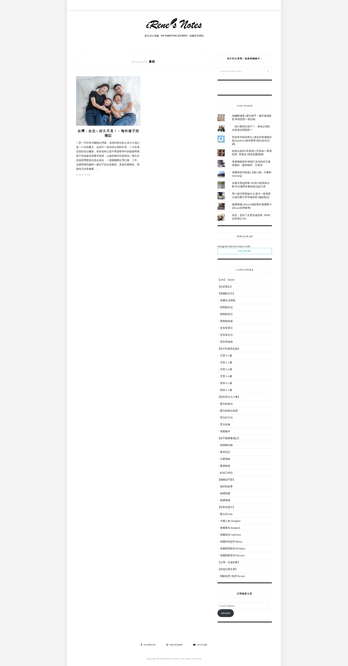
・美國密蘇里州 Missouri (231, 555)
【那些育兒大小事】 (229, 396)
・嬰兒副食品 (225, 403)
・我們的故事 (225, 486)
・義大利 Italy (225, 514)
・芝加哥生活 (225, 334)
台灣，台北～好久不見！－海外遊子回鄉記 (108, 133)
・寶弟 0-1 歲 (225, 383)
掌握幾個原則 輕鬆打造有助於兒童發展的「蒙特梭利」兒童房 (251, 163)
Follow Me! (244, 251)
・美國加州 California (229, 534)
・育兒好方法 (225, 417)
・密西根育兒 (225, 314)
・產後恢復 (224, 465)
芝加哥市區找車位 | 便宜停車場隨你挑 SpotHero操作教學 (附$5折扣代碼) (252, 140)
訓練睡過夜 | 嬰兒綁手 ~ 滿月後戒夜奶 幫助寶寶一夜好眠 (252, 117)
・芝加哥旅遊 (225, 341)
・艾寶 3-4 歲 (225, 376)
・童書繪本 (224, 431)
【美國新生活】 (226, 293)
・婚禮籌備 (224, 500)
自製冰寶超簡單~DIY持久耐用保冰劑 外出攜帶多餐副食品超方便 (251, 184)
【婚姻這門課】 (226, 479)
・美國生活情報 (226, 300)
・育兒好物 (224, 424)
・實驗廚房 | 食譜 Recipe (231, 576)
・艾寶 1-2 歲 (225, 362)
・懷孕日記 (224, 452)
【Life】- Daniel (226, 279)
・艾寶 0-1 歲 (225, 355)
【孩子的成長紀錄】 (229, 348)
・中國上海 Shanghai (229, 521)
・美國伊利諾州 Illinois (230, 541)
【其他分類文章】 (228, 569)
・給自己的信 (225, 472)
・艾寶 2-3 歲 (225, 369)
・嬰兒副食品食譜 (228, 410)
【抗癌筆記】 (225, 286)
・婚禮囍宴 (224, 493)
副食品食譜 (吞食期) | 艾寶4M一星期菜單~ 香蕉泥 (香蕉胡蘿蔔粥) (252, 152)
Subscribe (225, 613)
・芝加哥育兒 (225, 328)
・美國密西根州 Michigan (231, 548)
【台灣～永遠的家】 (229, 562)
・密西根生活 (225, 307)
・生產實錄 (224, 459)
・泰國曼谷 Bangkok (229, 527)
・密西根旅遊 (225, 321)
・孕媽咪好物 (225, 445)
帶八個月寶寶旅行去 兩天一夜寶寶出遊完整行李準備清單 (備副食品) (251, 195)
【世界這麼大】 (226, 507)
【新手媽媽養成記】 (229, 438)
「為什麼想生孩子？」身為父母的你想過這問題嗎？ (251, 128)
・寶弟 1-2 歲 (225, 390)
